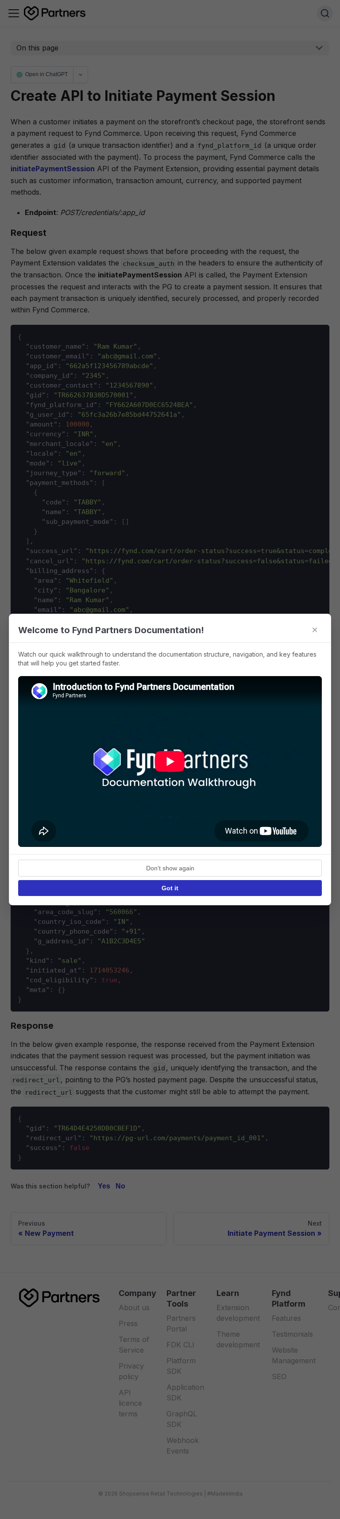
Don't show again (170, 868)
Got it (170, 888)
